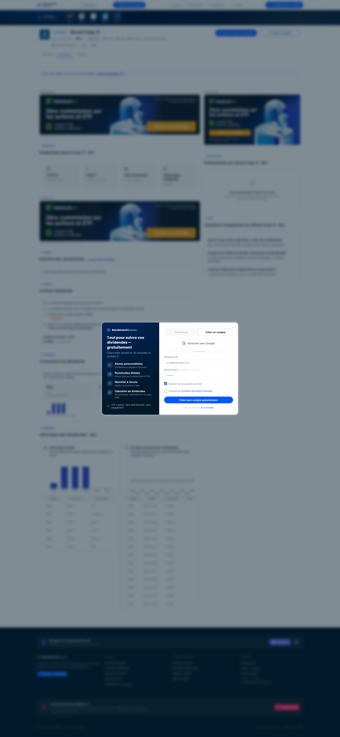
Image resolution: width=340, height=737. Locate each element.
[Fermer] (233, 327)
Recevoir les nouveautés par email (185, 383)
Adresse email (171, 356)
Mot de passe (182, 369)
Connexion (181, 332)
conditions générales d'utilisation (197, 390)
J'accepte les (190, 390)
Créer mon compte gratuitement (198, 400)
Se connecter (207, 407)
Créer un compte (216, 332)
